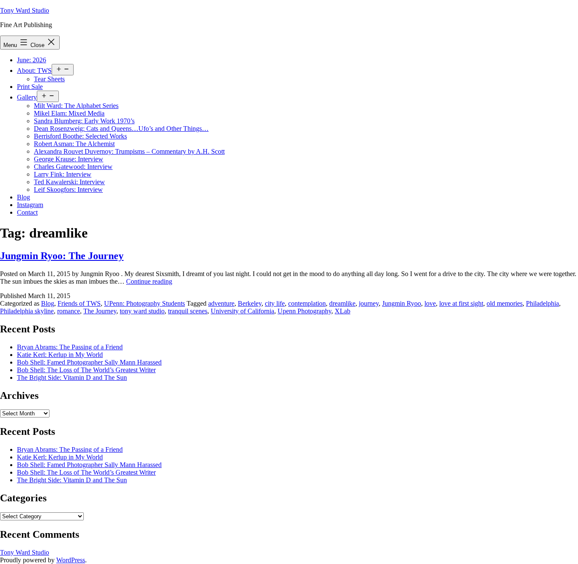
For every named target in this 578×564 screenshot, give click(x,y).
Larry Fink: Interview (62, 174)
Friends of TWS (79, 303)
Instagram (30, 204)
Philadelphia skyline (27, 311)
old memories (505, 303)
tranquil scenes (187, 311)
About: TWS (34, 70)
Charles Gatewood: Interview (73, 166)
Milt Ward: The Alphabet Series (76, 105)
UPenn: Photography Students (144, 303)
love (430, 303)
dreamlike (342, 303)
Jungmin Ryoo (401, 303)
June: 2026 (31, 60)
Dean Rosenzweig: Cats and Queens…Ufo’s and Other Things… (121, 128)
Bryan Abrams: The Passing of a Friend (70, 347)
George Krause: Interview (68, 159)
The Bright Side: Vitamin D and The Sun (72, 377)
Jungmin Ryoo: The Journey (62, 255)
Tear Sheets (49, 79)
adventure (221, 303)
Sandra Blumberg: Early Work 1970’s (84, 120)
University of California (242, 311)
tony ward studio (142, 311)
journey (369, 303)
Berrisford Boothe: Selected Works (80, 136)
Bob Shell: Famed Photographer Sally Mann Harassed (89, 362)
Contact (27, 212)
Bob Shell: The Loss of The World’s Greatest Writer (86, 369)
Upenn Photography (304, 311)
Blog (23, 197)
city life (275, 303)
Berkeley (249, 303)
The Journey (99, 311)
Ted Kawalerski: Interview (69, 181)
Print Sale (30, 86)
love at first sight (461, 303)
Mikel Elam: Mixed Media (69, 113)
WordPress (70, 560)
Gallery (27, 97)
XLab (342, 311)
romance (68, 311)
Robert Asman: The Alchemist (74, 143)
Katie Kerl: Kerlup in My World (60, 354)
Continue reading (149, 281)
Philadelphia (542, 303)
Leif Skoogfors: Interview (68, 189)
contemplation (307, 303)
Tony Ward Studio (24, 10)
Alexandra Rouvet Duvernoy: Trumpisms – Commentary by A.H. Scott (129, 151)
